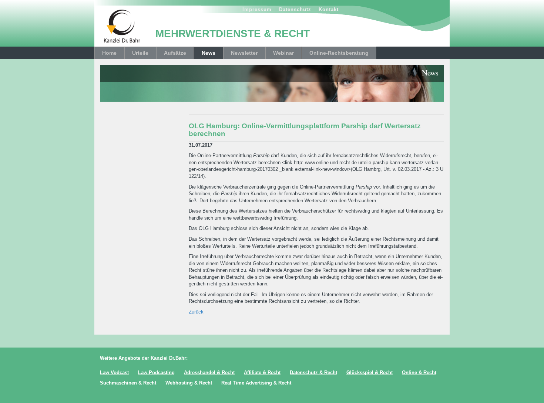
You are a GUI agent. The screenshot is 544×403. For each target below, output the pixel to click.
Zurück (196, 312)
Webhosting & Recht (188, 383)
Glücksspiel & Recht (369, 372)
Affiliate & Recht (262, 372)
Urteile (140, 53)
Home (109, 53)
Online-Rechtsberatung (339, 53)
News (208, 53)
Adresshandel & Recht (209, 372)
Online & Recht (419, 372)
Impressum (257, 9)
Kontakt (329, 9)
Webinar (283, 53)
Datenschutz (295, 9)
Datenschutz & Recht (313, 372)
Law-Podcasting (156, 372)
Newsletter (244, 53)
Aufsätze (175, 53)
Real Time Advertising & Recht (256, 383)
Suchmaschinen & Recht (128, 383)
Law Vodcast (114, 372)
